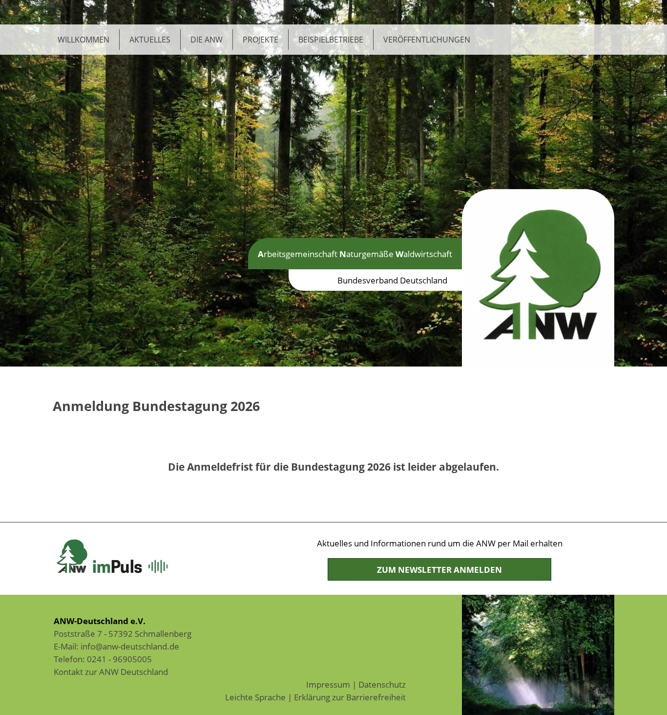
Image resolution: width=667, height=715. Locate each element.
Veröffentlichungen (426, 39)
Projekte (260, 39)
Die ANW (206, 39)
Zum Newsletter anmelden (439, 569)
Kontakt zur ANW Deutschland (111, 671)
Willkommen (83, 39)
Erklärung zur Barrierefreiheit (350, 697)
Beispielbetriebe (330, 39)
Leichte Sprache (255, 697)
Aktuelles (149, 39)
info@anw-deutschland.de (130, 646)
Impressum (328, 684)
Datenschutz (382, 684)
